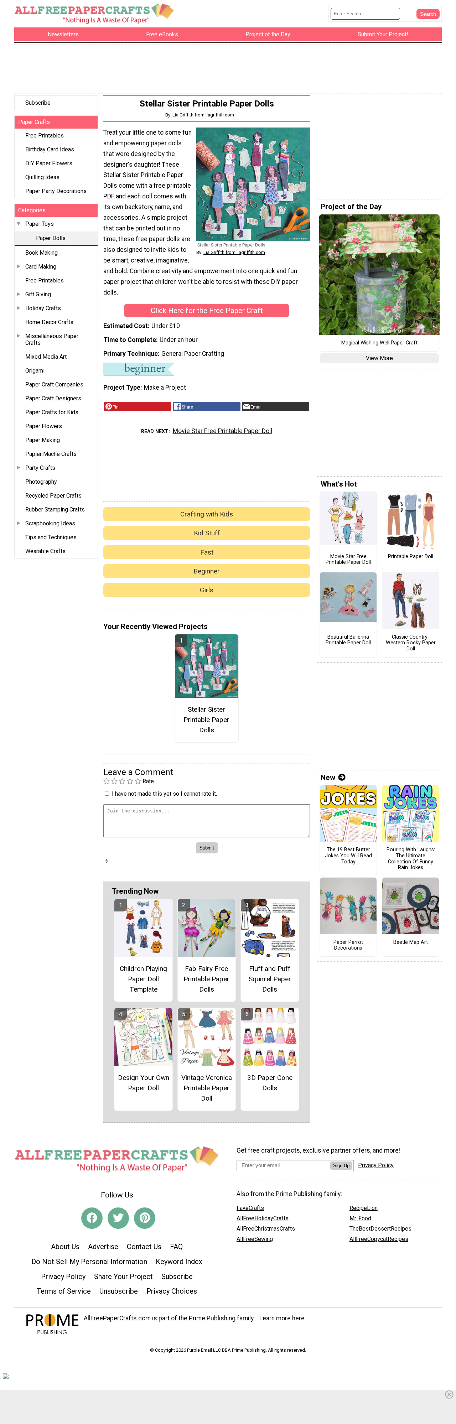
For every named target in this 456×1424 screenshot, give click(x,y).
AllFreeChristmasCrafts (266, 1228)
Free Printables (44, 135)
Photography (41, 481)
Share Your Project (123, 1276)
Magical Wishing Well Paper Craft (379, 343)
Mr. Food (360, 1218)
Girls (206, 590)
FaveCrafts (250, 1208)
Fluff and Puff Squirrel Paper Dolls (270, 979)
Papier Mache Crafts (51, 454)
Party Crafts (40, 467)
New (328, 777)
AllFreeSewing (255, 1239)
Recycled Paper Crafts (53, 495)
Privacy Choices (171, 1291)
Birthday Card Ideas (49, 149)
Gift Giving (38, 294)
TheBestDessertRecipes (380, 1228)
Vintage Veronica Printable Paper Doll (206, 1088)
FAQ (176, 1246)
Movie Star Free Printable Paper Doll (222, 431)
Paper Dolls (51, 238)
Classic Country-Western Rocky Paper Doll (411, 643)
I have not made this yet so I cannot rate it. (164, 793)
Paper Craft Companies (54, 384)
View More (379, 358)
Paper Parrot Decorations (348, 945)
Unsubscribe (118, 1291)
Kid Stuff (207, 533)
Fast (206, 552)
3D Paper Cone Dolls (269, 1083)
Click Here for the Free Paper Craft (207, 310)
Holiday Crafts (43, 308)
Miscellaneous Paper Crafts (51, 339)
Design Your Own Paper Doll (143, 1083)
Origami (35, 370)
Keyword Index (179, 1261)
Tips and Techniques (51, 537)
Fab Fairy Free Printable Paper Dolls (206, 979)
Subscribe (38, 102)
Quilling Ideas (42, 177)
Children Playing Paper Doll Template (143, 979)
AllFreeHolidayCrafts (263, 1218)
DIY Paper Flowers (48, 163)
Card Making (40, 266)
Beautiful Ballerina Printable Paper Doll (348, 640)
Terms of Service (64, 1291)
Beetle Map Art (410, 942)
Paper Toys (39, 223)
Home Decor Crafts (49, 322)
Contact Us (144, 1246)
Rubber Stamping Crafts (55, 509)
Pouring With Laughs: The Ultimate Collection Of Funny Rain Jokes (411, 858)
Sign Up (341, 1165)
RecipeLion (363, 1208)
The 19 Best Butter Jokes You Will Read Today (348, 855)
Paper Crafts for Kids (51, 412)
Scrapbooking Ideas (50, 523)
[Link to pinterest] (144, 1218)
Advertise (103, 1246)
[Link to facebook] (92, 1218)
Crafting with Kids (206, 514)
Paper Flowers (43, 426)
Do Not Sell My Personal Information (89, 1261)
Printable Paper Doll (410, 557)
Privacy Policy (63, 1276)
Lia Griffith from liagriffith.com (203, 115)
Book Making (41, 252)
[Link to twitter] (118, 1218)
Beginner (206, 571)
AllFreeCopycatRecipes (378, 1239)
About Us (65, 1246)
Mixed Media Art (46, 356)
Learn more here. (282, 1318)
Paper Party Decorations (56, 191)
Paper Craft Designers (53, 398)
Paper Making (42, 440)
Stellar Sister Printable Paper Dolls (206, 719)
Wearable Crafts (45, 551)
